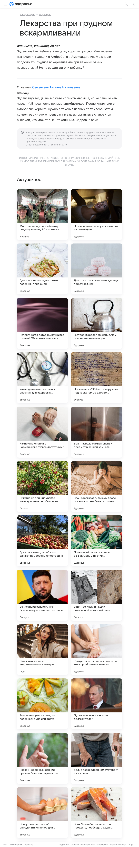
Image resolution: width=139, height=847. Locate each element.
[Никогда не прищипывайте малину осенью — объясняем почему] (42, 486)
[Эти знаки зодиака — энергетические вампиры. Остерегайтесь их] (42, 649)
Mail (5, 844)
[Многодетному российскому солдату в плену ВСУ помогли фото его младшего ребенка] (42, 214)
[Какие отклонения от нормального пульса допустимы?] (42, 432)
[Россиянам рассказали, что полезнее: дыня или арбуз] (42, 703)
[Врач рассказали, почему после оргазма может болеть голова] (96, 486)
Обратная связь (118, 844)
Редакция (64, 844)
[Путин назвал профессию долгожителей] (96, 703)
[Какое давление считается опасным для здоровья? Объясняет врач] (42, 377)
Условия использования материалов (89, 844)
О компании (16, 844)
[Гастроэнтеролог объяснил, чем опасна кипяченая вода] (96, 323)
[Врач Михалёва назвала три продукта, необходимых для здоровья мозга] (96, 812)
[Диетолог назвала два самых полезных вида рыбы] (42, 268)
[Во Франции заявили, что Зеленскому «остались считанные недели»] (42, 595)
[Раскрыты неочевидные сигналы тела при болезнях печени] (96, 649)
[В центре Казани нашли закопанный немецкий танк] (96, 595)
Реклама (29, 844)
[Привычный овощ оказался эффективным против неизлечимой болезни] (96, 540)
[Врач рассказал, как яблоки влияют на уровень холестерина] (42, 540)
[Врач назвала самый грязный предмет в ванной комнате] (96, 432)
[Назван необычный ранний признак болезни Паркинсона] (42, 758)
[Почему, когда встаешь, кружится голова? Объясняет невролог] (42, 323)
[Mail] (11, 4)
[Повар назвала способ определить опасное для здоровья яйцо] (42, 812)
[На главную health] (23, 4)
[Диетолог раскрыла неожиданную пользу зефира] (96, 268)
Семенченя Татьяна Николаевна (56, 87)
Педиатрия (45, 14)
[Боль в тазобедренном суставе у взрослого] (96, 758)
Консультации (27, 14)
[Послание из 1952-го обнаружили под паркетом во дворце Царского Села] (96, 377)
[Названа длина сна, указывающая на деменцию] (96, 214)
